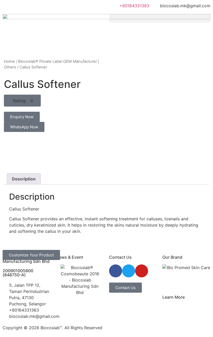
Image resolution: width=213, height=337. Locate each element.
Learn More (173, 297)
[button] (159, 18)
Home (9, 61)
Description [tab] (24, 178)
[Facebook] (115, 270)
